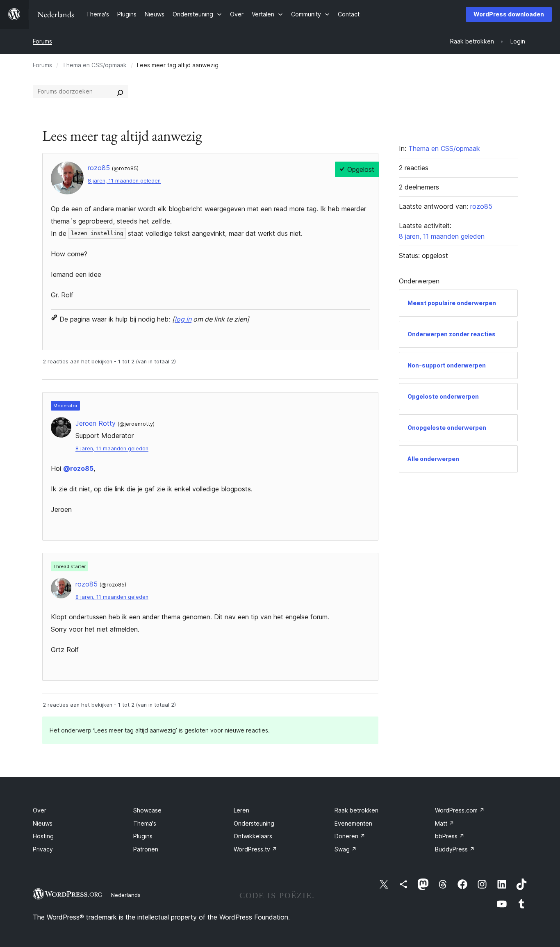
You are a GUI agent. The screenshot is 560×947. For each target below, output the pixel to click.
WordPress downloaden (508, 14)
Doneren (350, 836)
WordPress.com (460, 810)
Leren (241, 810)
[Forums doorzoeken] (120, 91)
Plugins (143, 836)
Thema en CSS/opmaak (94, 65)
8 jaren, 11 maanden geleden (124, 181)
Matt (444, 823)
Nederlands (126, 895)
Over (39, 810)
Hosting (43, 836)
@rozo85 (78, 468)
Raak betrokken (356, 810)
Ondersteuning (254, 823)
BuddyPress (455, 849)
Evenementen (353, 823)
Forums (42, 41)
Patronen (145, 849)
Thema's (144, 823)
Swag (346, 849)
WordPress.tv (255, 849)
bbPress (449, 836)
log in (183, 319)
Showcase (147, 810)
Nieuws (42, 823)
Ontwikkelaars (253, 836)
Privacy (43, 849)
